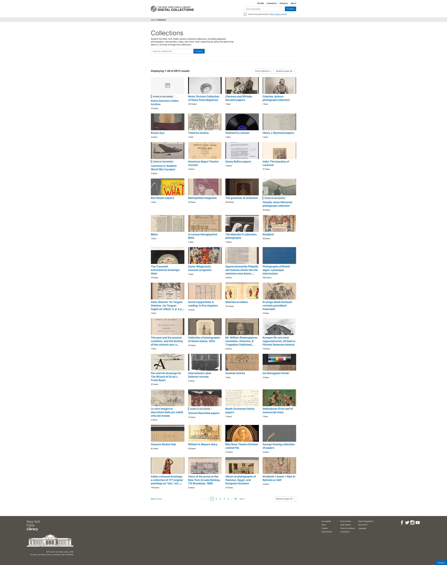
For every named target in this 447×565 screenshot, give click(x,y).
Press (324, 525)
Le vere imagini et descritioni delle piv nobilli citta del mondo (167, 412)
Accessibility (326, 521)
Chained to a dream (237, 132)
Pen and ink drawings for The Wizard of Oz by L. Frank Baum (166, 377)
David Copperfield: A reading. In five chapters (203, 304)
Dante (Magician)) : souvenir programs (200, 268)
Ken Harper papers (162, 197)
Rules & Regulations (365, 521)
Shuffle (260, 3)
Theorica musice (198, 132)
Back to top (156, 499)
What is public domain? (278, 14)
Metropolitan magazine (202, 197)
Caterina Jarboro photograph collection (276, 98)
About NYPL (363, 525)
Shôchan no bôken (236, 302)
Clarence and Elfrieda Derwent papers (238, 98)
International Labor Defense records (199, 375)
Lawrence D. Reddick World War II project (164, 167)
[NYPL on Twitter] (407, 522)
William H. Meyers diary (202, 444)
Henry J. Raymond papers (278, 132)
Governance (344, 532)
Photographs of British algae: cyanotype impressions (276, 270)
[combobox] (264, 9)
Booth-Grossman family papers (240, 410)
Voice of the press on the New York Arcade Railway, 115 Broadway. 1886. (204, 480)
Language (362, 528)
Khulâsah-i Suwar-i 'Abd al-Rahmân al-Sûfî (279, 478)
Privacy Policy (345, 521)
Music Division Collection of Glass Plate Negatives (203, 98)
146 (235, 499)
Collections (272, 3)
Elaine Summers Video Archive (164, 102)
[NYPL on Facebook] (402, 522)
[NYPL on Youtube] (417, 522)
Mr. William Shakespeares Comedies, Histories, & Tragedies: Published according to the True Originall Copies (241, 344)
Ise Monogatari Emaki (276, 373)
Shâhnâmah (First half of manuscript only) (278, 410)
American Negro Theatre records (203, 163)
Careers (325, 528)
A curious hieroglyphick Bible (202, 236)
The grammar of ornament (241, 197)
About (293, 3)
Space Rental (327, 532)
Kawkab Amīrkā (235, 373)
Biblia (154, 234)
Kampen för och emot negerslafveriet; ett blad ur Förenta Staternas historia (279, 341)
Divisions (284, 3)
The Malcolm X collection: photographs (241, 236)
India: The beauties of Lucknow (276, 163)
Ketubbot (268, 234)
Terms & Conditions (347, 528)
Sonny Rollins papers (238, 161)
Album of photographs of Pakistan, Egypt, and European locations (240, 480)
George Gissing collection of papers (279, 446)
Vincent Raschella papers (204, 413)
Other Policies (345, 525)
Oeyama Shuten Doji (163, 444)
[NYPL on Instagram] (412, 522)
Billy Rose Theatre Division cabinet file (241, 446)
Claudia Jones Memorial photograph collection (277, 204)
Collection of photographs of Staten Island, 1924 (204, 339)
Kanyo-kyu (157, 132)
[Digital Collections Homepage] (172, 9)
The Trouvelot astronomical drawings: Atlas (165, 270)
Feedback (441, 563)
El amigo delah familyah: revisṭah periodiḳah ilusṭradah (278, 305)
